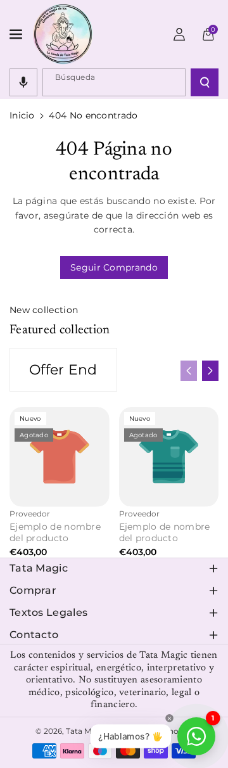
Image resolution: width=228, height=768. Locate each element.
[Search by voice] (23, 82)
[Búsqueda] (204, 82)
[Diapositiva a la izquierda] (188, 371)
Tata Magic (39, 568)
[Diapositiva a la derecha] (210, 371)
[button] (17, 34)
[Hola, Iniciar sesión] (179, 34)
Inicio (22, 115)
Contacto (34, 635)
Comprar (33, 590)
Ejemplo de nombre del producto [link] (55, 532)
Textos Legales (48, 612)
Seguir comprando (114, 267)
